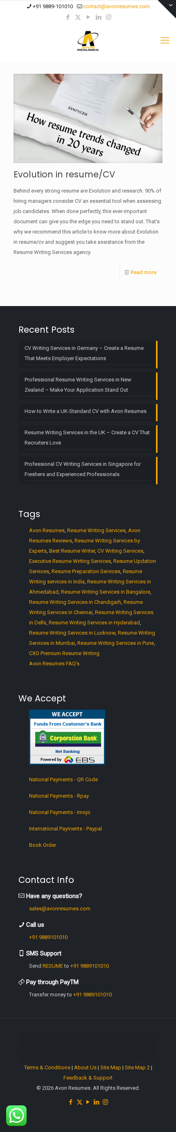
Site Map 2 (137, 1067)
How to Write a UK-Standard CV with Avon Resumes (86, 411)
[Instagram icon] (109, 17)
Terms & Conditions (47, 1067)
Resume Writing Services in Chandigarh (75, 602)
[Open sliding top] (167, 9)
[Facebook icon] (68, 17)
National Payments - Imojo (59, 812)
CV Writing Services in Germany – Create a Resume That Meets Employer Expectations (84, 353)
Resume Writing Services (96, 530)
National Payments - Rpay (59, 796)
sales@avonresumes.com (59, 908)
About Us (85, 1067)
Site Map (110, 1067)
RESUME (53, 966)
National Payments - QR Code (63, 779)
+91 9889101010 (48, 937)
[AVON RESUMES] (88, 40)
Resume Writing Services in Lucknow (72, 633)
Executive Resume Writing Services (70, 561)
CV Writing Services (120, 551)
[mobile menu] (165, 41)
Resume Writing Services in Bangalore (105, 592)
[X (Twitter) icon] (78, 17)
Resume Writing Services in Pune (115, 643)
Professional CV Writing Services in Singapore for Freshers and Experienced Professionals (83, 469)
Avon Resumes (47, 530)
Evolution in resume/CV (64, 174)
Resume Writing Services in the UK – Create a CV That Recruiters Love (87, 437)
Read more (143, 272)
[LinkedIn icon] (98, 17)
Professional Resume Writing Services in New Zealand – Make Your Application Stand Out (78, 385)
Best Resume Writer (72, 551)
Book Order (42, 845)
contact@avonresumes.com (116, 6)
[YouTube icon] (88, 17)
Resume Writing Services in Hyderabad (94, 622)
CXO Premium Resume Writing (64, 653)
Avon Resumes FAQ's (54, 663)
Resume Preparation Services (86, 571)
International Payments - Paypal (65, 829)
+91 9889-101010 (53, 6)
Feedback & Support (88, 1078)
